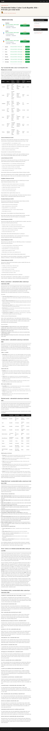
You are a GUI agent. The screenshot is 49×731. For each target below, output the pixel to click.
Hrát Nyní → (25, 25)
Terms (47, 1)
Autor (41, 1)
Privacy (44, 1)
